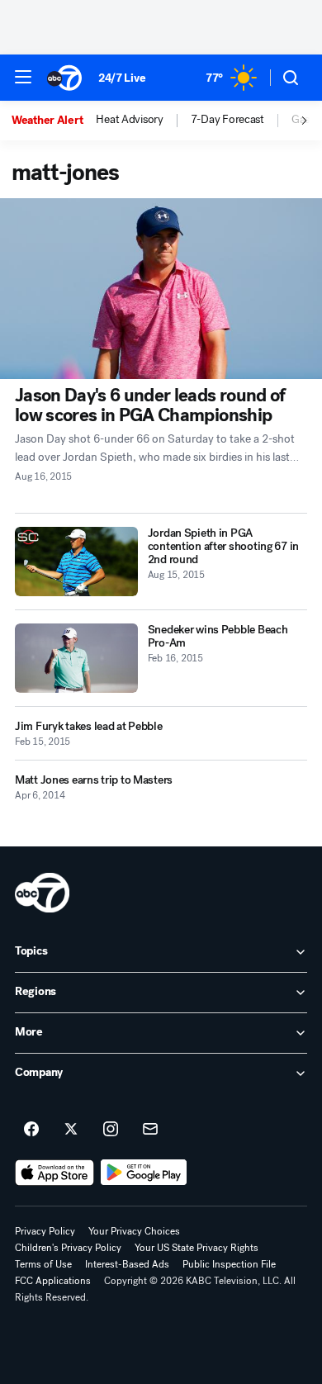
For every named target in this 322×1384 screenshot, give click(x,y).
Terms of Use (43, 1264)
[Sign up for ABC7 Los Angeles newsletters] (150, 1129)
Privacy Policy (45, 1231)
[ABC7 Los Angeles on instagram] (110, 1129)
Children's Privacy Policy (68, 1248)
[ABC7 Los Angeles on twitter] (71, 1129)
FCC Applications (53, 1281)
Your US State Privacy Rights (196, 1248)
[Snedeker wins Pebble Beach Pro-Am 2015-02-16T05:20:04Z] (76, 658)
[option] (54, 120)
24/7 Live (121, 78)
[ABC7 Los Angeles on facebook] (31, 1129)
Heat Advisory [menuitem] (129, 120)
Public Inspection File (229, 1264)
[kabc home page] (42, 892)
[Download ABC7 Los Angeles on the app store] (54, 1172)
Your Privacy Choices (134, 1231)
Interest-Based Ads (127, 1264)
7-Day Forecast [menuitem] (227, 120)
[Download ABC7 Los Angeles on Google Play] (144, 1172)
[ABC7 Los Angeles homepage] (64, 77)
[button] (23, 76)
